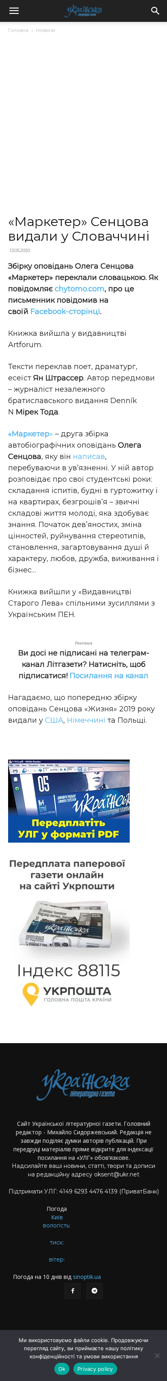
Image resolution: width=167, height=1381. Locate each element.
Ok (62, 1369)
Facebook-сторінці (65, 311)
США (54, 720)
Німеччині (86, 720)
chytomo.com (80, 288)
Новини (45, 30)
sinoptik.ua (87, 1277)
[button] (14, 11)
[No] (157, 1355)
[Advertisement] (83, 127)
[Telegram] (94, 1291)
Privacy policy (95, 1369)
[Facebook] (72, 1291)
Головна (18, 30)
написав (89, 456)
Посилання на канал (109, 675)
